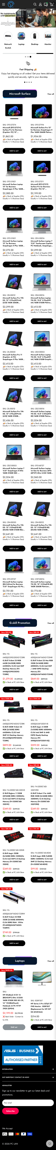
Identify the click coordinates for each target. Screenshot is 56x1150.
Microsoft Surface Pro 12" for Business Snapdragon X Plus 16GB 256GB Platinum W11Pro (42, 130)
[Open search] (35, 4)
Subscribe (10, 1111)
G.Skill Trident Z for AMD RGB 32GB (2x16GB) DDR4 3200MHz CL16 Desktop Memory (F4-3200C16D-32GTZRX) (42, 799)
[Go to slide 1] (25, 56)
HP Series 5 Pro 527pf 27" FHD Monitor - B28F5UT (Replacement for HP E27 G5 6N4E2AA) (42, 1007)
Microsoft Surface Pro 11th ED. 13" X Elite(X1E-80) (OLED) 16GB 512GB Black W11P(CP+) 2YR (13, 527)
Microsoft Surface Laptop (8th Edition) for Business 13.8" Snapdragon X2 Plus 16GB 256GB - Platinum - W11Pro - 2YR (13, 584)
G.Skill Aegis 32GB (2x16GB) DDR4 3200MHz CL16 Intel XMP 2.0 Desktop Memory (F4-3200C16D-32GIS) (14, 859)
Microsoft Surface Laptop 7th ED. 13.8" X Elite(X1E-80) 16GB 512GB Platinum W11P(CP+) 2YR (41, 413)
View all (50, 94)
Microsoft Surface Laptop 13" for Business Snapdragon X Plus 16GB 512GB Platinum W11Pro (13, 243)
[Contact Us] (45, 4)
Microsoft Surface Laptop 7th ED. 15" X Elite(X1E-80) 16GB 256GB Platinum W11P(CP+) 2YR (41, 584)
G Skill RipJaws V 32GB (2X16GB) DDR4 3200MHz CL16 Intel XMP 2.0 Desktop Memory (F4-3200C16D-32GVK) (14, 799)
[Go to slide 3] (30, 57)
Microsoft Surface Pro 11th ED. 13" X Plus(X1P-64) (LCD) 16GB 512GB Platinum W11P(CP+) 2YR (13, 413)
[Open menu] (3, 4)
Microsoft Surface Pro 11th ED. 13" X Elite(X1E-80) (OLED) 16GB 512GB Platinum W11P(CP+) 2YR (41, 527)
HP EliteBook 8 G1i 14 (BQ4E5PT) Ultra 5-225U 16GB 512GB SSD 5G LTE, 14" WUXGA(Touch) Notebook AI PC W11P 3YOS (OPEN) (13, 1002)
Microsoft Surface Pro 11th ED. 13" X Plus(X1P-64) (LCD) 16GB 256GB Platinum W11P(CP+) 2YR (13, 300)
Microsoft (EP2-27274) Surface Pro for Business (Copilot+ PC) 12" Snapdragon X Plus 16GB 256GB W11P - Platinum (13, 130)
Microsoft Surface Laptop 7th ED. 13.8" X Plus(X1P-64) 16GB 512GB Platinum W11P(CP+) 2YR (41, 300)
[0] (51, 4)
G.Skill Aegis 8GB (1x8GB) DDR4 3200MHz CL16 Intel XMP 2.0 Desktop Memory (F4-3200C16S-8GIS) (42, 860)
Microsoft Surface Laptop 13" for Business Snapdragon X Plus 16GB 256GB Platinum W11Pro (13, 186)
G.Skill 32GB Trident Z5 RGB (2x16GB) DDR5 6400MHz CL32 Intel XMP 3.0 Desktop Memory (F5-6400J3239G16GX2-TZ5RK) (13, 734)
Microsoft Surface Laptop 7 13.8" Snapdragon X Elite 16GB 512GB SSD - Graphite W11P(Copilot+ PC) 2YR (13, 470)
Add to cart (14, 150)
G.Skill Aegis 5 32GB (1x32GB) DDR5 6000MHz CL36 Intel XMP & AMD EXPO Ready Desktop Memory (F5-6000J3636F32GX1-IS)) (41, 734)
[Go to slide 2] (28, 56)
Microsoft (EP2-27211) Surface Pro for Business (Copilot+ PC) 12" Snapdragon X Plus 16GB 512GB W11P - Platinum (41, 186)
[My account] (40, 4)
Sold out (14, 1027)
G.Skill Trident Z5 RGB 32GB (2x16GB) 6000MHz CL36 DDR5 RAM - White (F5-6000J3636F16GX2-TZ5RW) (13, 922)
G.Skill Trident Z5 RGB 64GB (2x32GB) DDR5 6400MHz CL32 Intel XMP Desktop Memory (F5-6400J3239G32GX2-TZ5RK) (13, 667)
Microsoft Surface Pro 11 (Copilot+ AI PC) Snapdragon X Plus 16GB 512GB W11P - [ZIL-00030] (13, 357)
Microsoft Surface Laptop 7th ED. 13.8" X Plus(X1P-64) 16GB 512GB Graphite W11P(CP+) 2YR (41, 357)
